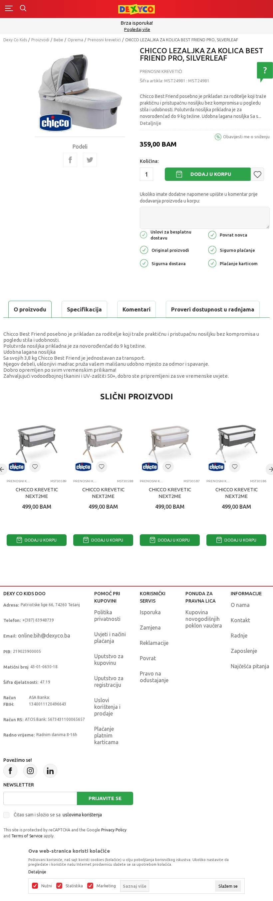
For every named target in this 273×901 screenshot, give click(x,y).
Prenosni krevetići (104, 40)
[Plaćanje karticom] (212, 263)
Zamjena (150, 628)
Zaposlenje (244, 651)
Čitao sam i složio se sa (58, 814)
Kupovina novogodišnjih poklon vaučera (203, 619)
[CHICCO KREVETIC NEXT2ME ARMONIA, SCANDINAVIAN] (103, 444)
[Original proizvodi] (144, 249)
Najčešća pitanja (250, 666)
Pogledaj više (137, 29)
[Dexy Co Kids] (136, 9)
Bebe (58, 40)
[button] (257, 174)
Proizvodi (40, 40)
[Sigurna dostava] (144, 263)
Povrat (148, 658)
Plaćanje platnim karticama (106, 735)
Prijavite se (105, 798)
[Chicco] (55, 122)
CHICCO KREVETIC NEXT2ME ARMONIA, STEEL (37, 496)
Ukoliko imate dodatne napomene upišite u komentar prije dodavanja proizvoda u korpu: (199, 198)
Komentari (136, 309)
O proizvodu (30, 309)
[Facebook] (70, 160)
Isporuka (150, 612)
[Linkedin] (50, 770)
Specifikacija (84, 309)
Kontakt (240, 620)
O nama (240, 605)
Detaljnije (150, 123)
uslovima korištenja (82, 814)
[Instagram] (30, 770)
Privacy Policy (114, 830)
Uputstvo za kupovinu (109, 659)
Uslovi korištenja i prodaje (107, 706)
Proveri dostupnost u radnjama (212, 309)
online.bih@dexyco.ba (44, 636)
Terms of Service (27, 836)
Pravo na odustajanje (154, 677)
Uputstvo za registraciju (109, 681)
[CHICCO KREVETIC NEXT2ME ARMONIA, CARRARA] (236, 444)
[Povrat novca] (212, 234)
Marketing (106, 886)
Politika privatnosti (107, 615)
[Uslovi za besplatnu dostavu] (143, 234)
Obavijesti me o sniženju (246, 136)
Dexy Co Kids (15, 40)
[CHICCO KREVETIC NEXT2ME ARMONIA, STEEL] (36, 444)
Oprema (75, 40)
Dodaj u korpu (210, 174)
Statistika (74, 886)
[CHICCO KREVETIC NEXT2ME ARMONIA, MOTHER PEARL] (169, 444)
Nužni (46, 886)
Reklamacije (154, 643)
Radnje (239, 636)
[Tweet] (90, 160)
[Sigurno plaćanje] (212, 249)
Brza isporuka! (137, 23)
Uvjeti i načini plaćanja (110, 637)
